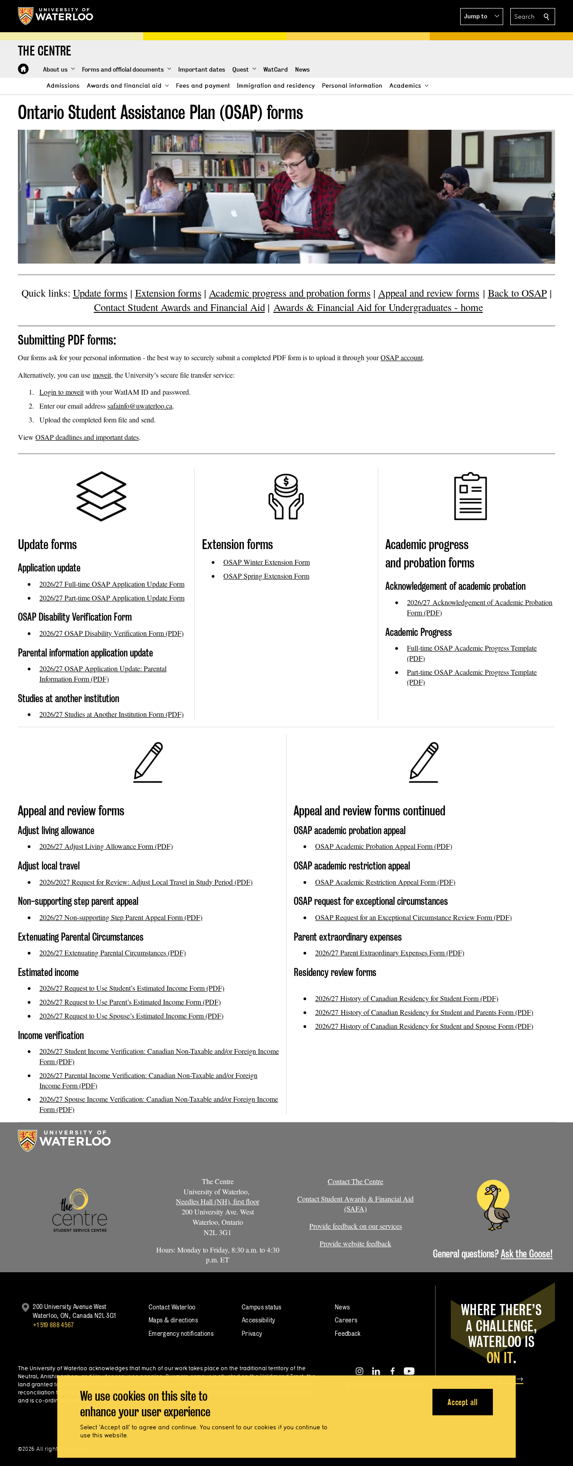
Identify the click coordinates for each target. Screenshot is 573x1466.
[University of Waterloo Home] (56, 16)
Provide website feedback (355, 1243)
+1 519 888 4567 (53, 1325)
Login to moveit (61, 391)
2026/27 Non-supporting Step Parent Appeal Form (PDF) (120, 917)
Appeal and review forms (428, 292)
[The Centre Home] (23, 69)
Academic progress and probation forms (290, 292)
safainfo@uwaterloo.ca (139, 405)
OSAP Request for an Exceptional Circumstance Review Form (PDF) (413, 917)
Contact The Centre (355, 1181)
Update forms (100, 292)
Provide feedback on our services (355, 1226)
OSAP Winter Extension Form (266, 562)
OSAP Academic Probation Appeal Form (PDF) (383, 846)
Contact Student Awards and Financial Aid (179, 307)
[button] (482, 17)
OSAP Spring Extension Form (266, 575)
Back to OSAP (517, 292)
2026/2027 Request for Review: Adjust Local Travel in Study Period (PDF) (145, 881)
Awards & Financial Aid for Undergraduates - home (378, 307)
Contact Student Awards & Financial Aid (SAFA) (355, 1204)
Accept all (463, 1401)
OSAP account (402, 357)
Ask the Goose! (527, 1254)
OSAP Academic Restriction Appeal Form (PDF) (385, 881)
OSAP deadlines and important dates (87, 437)
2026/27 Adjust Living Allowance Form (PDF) (106, 846)
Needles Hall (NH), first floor (217, 1201)
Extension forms (168, 292)
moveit (102, 374)
